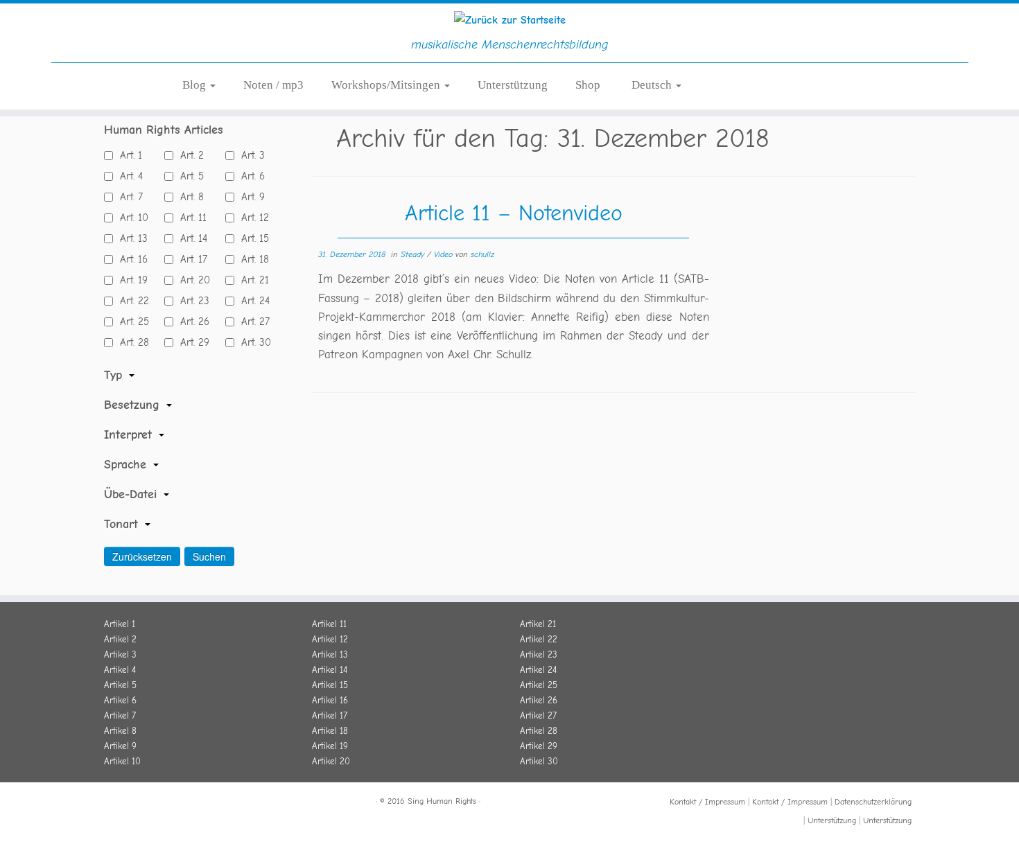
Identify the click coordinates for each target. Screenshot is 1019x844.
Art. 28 (131, 342)
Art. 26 (191, 321)
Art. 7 (128, 197)
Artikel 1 (119, 624)
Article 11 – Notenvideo (513, 213)
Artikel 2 (120, 639)
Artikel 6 (120, 700)
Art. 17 (190, 259)
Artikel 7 (120, 715)
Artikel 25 (538, 685)
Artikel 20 (331, 761)
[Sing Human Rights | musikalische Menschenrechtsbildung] (509, 20)
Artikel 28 (538, 731)
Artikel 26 (538, 700)
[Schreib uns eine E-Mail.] (179, 803)
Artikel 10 (122, 761)
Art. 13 (130, 238)
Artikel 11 (329, 624)
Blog (195, 84)
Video (444, 254)
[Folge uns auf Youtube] (162, 803)
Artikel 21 (538, 624)
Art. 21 (251, 280)
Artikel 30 (539, 761)
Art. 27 (252, 321)
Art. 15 (251, 238)
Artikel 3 (120, 654)
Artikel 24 (538, 670)
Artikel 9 (120, 746)
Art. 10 (130, 217)
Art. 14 (190, 238)
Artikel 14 (329, 670)
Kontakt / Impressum (707, 802)
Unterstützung (513, 84)
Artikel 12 (330, 639)
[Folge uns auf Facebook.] (112, 803)
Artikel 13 (330, 654)
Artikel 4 (120, 670)
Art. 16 (130, 259)
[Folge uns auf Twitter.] (129, 803)
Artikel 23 (538, 654)
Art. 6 (249, 176)
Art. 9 (249, 197)
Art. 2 (188, 155)
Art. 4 (128, 176)
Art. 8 (188, 197)
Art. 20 (191, 280)
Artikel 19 (330, 746)
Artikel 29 (538, 746)
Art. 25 (131, 321)
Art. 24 (252, 300)
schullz (482, 254)
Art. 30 (252, 342)
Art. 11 (190, 217)
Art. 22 (131, 300)
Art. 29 (191, 342)
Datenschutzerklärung (873, 802)
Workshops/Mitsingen (387, 84)
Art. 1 (127, 155)
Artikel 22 (538, 639)
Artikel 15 (330, 685)
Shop (587, 84)
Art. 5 (188, 176)
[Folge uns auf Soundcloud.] (145, 803)
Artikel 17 (329, 715)
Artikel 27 (538, 715)
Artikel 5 (120, 685)
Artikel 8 (120, 731)
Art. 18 (251, 259)
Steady (414, 254)
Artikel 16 (330, 700)
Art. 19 (130, 280)
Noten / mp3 (273, 84)
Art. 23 (191, 300)
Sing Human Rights (442, 801)
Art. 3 (249, 155)
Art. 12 (251, 217)
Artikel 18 (330, 731)
